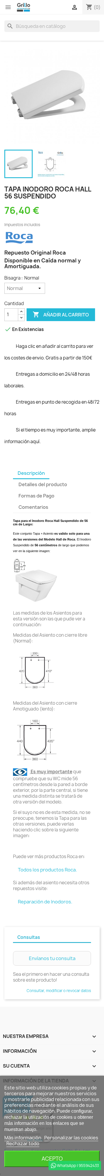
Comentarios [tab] (33, 507)
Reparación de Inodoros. (45, 901)
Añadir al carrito (61, 314)
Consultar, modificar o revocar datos (59, 990)
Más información (23, 1137)
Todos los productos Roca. (47, 870)
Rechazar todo (22, 1143)
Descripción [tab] (31, 473)
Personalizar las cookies (71, 1137)
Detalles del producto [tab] (42, 484)
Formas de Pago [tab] (36, 496)
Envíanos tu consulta (52, 958)
